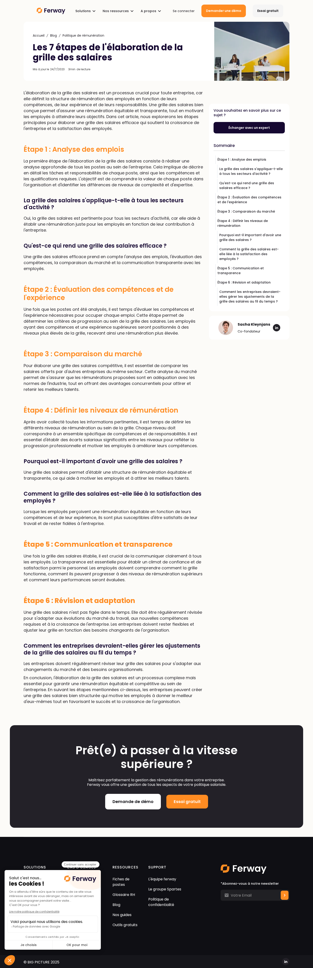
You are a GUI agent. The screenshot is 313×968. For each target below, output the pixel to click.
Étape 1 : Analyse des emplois (241, 159)
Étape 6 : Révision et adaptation (244, 282)
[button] (85, 11)
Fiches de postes (121, 881)
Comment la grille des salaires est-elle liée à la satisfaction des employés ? (249, 254)
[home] (51, 11)
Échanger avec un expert (249, 127)
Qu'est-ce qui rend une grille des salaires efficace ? (246, 185)
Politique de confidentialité (161, 902)
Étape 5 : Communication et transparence (240, 270)
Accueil (38, 35)
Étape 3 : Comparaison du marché (246, 211)
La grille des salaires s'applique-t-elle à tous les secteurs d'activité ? (251, 171)
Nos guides (122, 914)
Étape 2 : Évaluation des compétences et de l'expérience (249, 199)
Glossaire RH (124, 894)
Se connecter (184, 11)
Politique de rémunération (83, 35)
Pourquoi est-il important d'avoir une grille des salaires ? (250, 237)
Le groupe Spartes (164, 889)
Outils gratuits (125, 924)
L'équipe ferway (162, 879)
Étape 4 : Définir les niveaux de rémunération (242, 223)
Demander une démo (223, 10)
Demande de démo (133, 801)
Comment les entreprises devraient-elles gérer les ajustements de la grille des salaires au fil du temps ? (249, 296)
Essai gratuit (268, 10)
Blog (53, 35)
